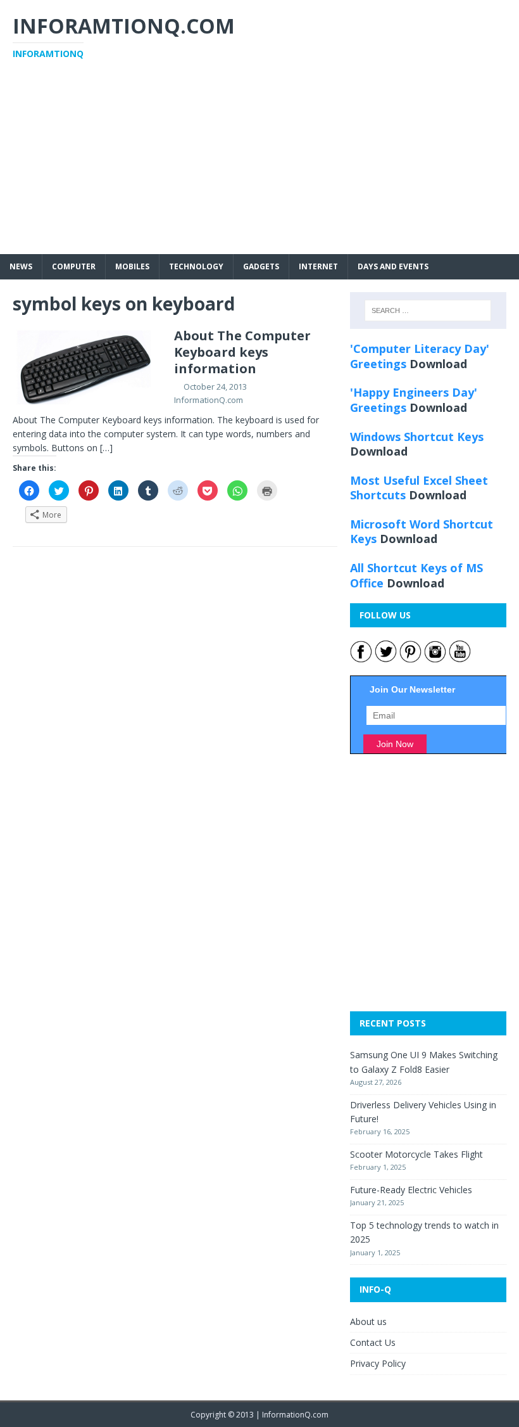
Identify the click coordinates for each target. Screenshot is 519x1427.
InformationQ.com (208, 400)
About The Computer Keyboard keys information (242, 352)
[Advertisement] (259, 165)
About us (368, 1321)
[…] (106, 448)
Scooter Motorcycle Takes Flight (416, 1154)
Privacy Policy (378, 1363)
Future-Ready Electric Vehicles (411, 1190)
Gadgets (261, 266)
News (20, 266)
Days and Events (393, 266)
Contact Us (373, 1342)
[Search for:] (428, 310)
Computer (74, 266)
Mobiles (132, 266)
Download (438, 363)
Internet (318, 266)
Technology (196, 266)
